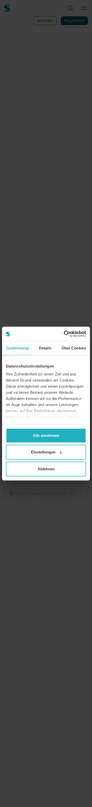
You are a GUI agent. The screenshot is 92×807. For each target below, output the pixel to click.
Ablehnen (46, 468)
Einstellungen (43, 452)
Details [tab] (45, 348)
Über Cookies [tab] (74, 348)
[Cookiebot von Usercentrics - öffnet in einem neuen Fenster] (65, 334)
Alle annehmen (46, 435)
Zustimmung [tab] (17, 348)
